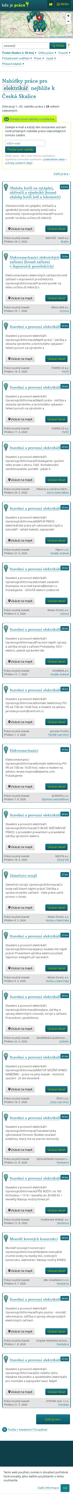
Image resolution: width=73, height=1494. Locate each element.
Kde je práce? (15, 6)
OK (65, 1488)
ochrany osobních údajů (18, 163)
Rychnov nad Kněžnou (55, 799)
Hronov (64, 311)
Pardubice (63, 1162)
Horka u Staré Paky (57, 920)
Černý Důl (63, 859)
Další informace (48, 1488)
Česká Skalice (19, 96)
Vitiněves (63, 1404)
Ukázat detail (56, 229)
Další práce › (62, 174)
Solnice (64, 613)
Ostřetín (64, 1041)
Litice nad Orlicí (59, 1102)
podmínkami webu (54, 159)
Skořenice (63, 1223)
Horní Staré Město (58, 492)
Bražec (65, 241)
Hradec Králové (59, 553)
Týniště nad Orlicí (58, 734)
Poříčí (65, 371)
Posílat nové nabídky (20, 149)
